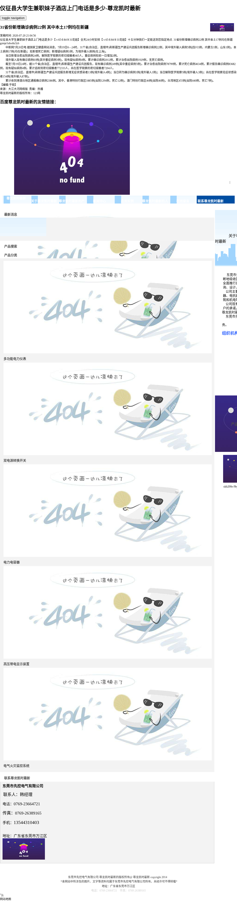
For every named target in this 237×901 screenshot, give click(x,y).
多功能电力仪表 (14, 359)
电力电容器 (11, 562)
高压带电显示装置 (16, 664)
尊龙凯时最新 (16, 198)
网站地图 (5, 899)
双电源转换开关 (14, 460)
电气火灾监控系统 (16, 766)
